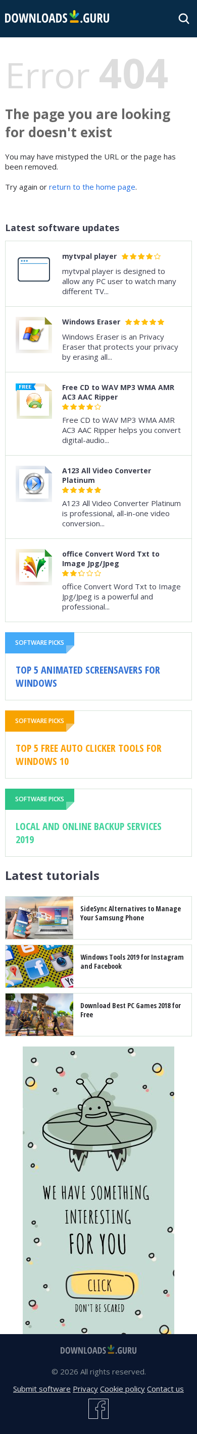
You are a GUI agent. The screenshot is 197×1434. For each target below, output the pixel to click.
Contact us (165, 1389)
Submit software (42, 1389)
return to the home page (92, 187)
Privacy (85, 1389)
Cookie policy (122, 1389)
